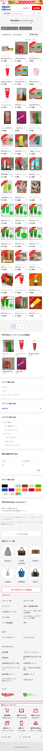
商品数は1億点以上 (7, 716)
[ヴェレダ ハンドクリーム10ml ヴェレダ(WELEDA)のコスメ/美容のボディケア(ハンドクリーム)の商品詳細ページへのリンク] (35, 117)
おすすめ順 (17, 34)
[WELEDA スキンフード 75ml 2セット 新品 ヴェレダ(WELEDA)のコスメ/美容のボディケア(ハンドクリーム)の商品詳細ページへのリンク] (7, 210)
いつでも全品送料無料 (21, 716)
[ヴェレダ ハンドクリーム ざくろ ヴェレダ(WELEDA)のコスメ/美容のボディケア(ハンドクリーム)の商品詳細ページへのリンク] (21, 163)
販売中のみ (7, 34)
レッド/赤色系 (34, 490)
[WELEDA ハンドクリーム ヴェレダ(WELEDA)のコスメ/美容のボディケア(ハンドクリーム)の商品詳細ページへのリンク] (21, 94)
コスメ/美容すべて (9, 426)
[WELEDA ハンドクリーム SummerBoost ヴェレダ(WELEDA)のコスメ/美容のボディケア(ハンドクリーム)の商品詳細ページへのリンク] (35, 163)
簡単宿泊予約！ (35, 716)
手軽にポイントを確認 (36, 729)
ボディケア (7, 434)
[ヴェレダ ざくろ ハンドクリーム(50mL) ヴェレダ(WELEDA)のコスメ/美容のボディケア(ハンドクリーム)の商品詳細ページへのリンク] (21, 279)
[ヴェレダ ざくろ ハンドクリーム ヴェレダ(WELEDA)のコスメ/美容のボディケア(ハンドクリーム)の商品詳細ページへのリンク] (7, 94)
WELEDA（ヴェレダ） (9, 28)
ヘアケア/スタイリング (11, 430)
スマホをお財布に (21, 729)
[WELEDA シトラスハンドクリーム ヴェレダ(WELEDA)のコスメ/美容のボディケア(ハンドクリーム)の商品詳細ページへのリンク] (21, 140)
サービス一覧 (5, 737)
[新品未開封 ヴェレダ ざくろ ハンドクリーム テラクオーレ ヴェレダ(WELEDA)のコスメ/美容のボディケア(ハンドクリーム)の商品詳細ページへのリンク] (7, 163)
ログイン (26, 8)
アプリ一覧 (26, 737)
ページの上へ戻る (21, 534)
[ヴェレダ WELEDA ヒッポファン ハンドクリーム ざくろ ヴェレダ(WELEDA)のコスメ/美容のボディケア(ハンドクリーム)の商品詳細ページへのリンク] (7, 117)
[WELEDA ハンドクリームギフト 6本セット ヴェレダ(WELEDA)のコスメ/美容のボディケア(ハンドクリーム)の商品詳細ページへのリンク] (21, 256)
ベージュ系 (34, 486)
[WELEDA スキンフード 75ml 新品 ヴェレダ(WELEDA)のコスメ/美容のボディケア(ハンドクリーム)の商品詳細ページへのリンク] (21, 233)
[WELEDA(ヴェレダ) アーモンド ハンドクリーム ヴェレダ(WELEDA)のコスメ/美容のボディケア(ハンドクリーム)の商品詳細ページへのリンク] (35, 71)
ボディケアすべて (11, 437)
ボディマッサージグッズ (13, 445)
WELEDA (5, 408)
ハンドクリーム (24, 28)
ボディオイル (10, 441)
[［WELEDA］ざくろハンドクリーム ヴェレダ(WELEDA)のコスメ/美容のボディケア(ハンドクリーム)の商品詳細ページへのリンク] (21, 117)
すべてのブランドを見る (21, 589)
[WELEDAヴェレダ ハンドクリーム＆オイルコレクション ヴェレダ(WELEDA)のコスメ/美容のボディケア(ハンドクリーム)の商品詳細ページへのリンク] (21, 187)
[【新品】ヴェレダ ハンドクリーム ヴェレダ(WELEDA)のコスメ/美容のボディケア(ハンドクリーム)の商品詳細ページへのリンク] (35, 140)
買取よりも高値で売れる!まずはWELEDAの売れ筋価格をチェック (14, 509)
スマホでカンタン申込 (7, 729)
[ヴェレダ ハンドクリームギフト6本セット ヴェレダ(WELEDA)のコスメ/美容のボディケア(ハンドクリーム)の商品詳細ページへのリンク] (7, 279)
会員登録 (36, 8)
